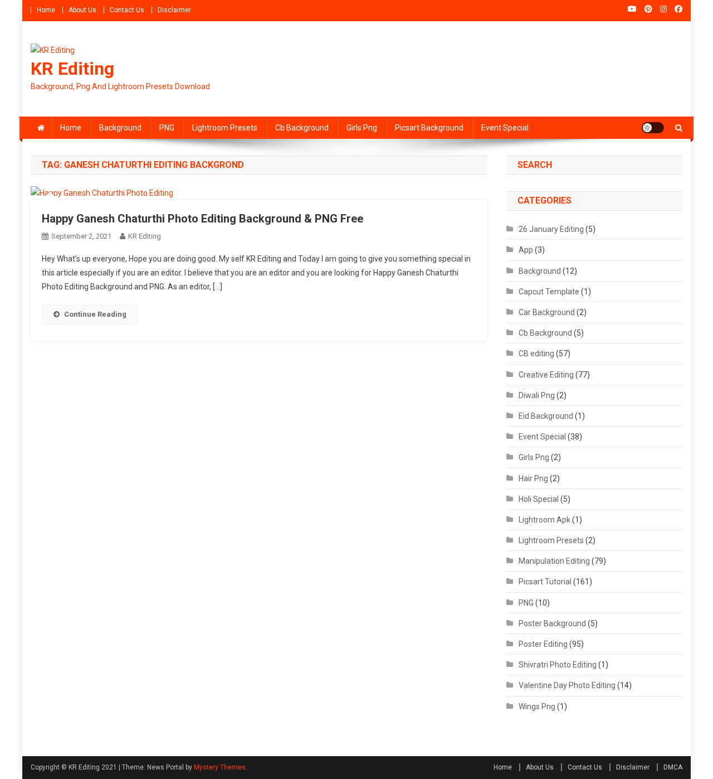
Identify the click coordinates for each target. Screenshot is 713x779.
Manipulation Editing (554, 561)
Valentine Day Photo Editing (567, 685)
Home (46, 10)
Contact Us (127, 10)
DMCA (672, 767)
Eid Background (546, 416)
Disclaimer (174, 10)
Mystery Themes (220, 767)
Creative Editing (546, 374)
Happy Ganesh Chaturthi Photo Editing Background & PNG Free (202, 218)
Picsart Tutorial (545, 581)
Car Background (547, 312)
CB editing (536, 353)
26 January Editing (551, 229)
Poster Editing (543, 644)
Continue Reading (95, 314)
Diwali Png (537, 395)
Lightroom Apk (544, 519)
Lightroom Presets (224, 127)
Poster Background (552, 623)
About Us (82, 10)
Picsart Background (429, 127)
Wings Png (537, 706)
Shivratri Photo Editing (558, 664)
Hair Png (533, 478)
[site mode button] (653, 127)
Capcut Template (549, 291)
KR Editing (72, 68)
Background (120, 127)
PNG (166, 127)
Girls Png (361, 127)
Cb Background (302, 127)
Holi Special (539, 499)
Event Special (505, 127)
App (526, 249)
